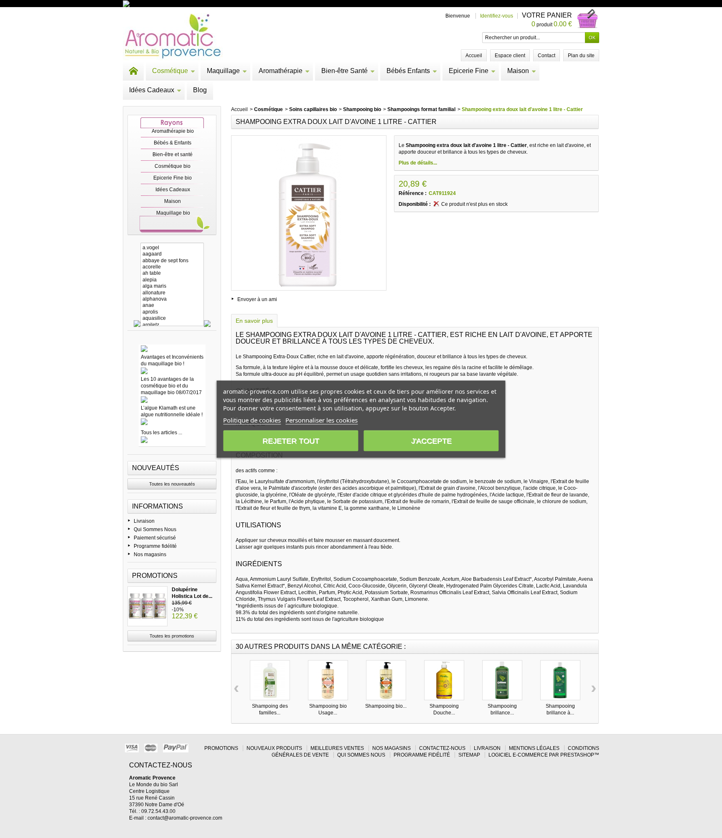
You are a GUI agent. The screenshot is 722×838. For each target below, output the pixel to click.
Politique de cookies (252, 419)
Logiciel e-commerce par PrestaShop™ (543, 755)
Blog (200, 90)
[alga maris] (172, 286)
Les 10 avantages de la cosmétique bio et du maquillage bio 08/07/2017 (171, 385)
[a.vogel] (172, 248)
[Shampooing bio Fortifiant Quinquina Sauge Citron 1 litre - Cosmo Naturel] (386, 680)
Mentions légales (534, 748)
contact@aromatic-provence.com (184, 818)
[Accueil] (133, 71)
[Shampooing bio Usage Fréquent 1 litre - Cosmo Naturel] (328, 680)
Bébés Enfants (408, 70)
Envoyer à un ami (257, 299)
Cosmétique (170, 70)
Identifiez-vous (496, 16)
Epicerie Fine (468, 70)
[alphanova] (172, 299)
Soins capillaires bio (313, 109)
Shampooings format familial (421, 109)
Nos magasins (150, 554)
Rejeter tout (290, 440)
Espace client (510, 55)
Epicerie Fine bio (172, 178)
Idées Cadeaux (151, 90)
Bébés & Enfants (172, 143)
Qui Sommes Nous (155, 529)
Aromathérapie (281, 70)
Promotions (155, 575)
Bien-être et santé (173, 154)
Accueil (239, 109)
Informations (157, 506)
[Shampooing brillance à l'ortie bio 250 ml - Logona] (560, 680)
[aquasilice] (172, 318)
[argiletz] (172, 325)
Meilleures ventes (337, 748)
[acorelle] (172, 267)
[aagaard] (172, 254)
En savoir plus (254, 320)
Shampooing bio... (386, 706)
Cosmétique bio (173, 166)
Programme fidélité (155, 546)
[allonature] (172, 293)
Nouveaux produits (274, 748)
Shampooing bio (362, 109)
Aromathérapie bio (173, 131)
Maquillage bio (173, 213)
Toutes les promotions (172, 635)
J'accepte (431, 440)
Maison (518, 70)
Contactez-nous (442, 748)
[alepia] (172, 280)
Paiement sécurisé (155, 538)
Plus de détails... (418, 163)
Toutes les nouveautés (172, 483)
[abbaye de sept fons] (172, 261)
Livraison (144, 521)
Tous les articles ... (161, 432)
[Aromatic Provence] (173, 36)
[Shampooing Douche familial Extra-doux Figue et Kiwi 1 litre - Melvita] (444, 680)
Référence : (413, 193)
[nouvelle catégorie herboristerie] (162, 3)
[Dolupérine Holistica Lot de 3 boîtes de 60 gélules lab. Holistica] (147, 606)
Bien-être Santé (344, 70)
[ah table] (172, 273)
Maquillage (223, 70)
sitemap (469, 755)
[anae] (172, 305)
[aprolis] (172, 312)
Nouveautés (155, 467)
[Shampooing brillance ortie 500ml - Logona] (502, 680)
